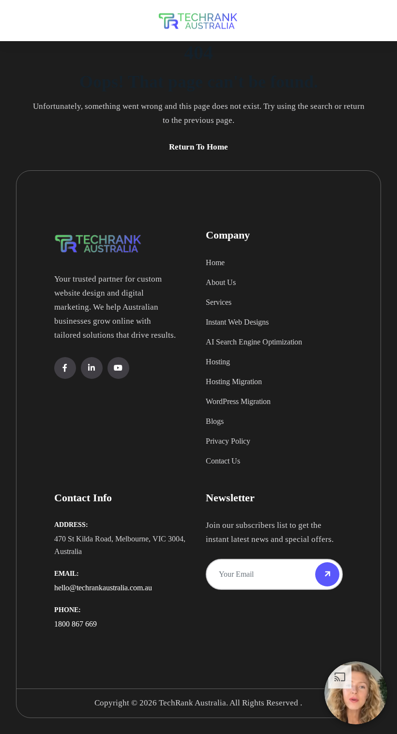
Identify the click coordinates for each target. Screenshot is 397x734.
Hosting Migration (234, 381)
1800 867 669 (75, 624)
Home (215, 262)
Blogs (215, 421)
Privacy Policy (228, 441)
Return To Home (198, 146)
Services (218, 302)
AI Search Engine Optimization (254, 342)
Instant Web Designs (237, 322)
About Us (221, 282)
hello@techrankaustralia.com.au (103, 588)
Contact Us (223, 461)
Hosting (218, 362)
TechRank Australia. (193, 702)
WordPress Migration (238, 401)
